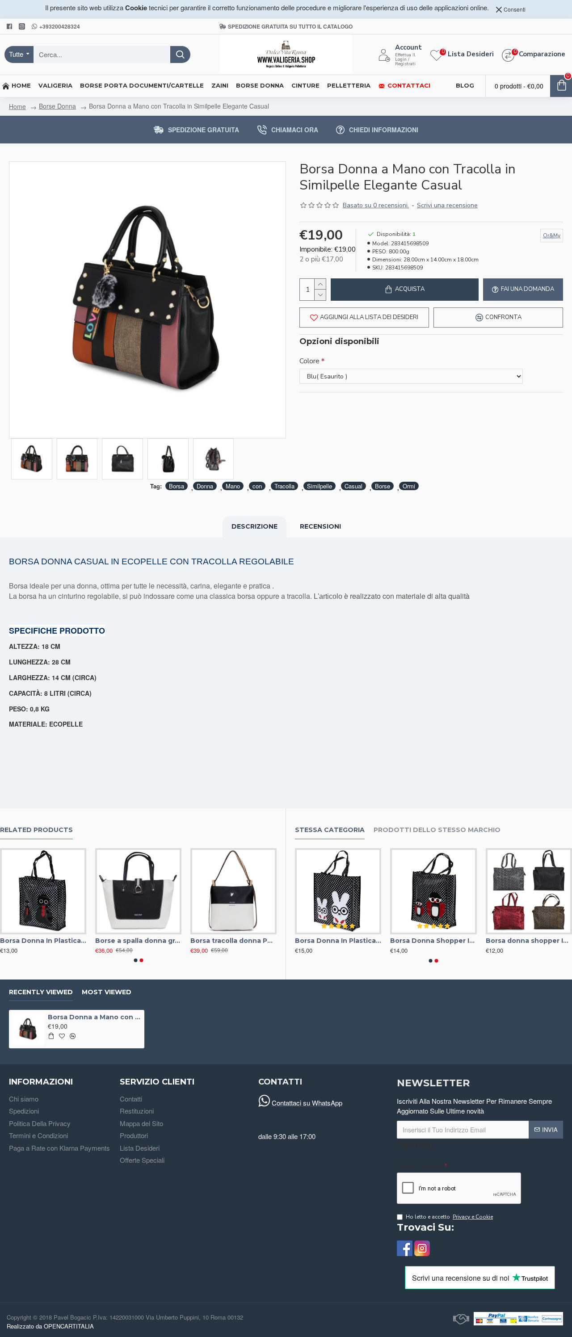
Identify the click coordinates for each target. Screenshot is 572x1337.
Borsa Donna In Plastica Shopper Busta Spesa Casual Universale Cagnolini (43, 941)
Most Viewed (106, 992)
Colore (309, 361)
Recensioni (320, 526)
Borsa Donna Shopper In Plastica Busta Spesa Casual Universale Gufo (433, 941)
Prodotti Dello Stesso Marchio (437, 830)
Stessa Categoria (330, 830)
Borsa (176, 486)
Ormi (409, 486)
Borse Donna (57, 105)
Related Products (36, 830)
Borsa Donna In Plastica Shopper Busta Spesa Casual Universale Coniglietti (338, 941)
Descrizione (254, 526)
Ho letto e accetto (449, 1216)
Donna (205, 486)
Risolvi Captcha (420, 1165)
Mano (233, 486)
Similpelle (319, 486)
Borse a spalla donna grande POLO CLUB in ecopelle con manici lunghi (138, 941)
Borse (382, 486)
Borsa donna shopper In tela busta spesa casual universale (529, 941)
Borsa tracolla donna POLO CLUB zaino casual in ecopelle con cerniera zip (233, 941)
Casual (353, 486)
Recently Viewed (41, 992)
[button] (135, 960)
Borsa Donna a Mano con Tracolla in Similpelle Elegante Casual (94, 1017)
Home (17, 106)
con (257, 486)
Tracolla (284, 486)
